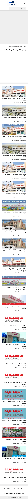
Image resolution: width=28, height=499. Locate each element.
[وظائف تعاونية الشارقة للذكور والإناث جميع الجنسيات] (14, 113)
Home (25, 46)
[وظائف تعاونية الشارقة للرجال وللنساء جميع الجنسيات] (14, 246)
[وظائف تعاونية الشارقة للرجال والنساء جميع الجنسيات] (14, 208)
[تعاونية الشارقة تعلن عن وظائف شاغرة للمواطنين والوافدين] (14, 360)
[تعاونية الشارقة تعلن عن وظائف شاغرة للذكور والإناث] (14, 151)
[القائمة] (24, 3)
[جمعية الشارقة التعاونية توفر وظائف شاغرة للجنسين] (14, 189)
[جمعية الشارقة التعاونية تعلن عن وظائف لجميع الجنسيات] (14, 94)
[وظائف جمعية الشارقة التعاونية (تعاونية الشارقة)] (14, 435)
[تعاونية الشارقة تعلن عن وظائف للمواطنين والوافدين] (14, 303)
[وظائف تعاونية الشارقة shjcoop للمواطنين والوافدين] (14, 322)
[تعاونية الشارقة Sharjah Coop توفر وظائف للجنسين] (14, 379)
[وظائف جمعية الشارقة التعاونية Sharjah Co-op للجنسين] (14, 132)
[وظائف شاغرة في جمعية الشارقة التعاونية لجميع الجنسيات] (14, 265)
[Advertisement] (14, 26)
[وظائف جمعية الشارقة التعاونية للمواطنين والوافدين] (14, 227)
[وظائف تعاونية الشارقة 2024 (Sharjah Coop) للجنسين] (14, 416)
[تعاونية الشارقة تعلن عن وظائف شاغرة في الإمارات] (14, 454)
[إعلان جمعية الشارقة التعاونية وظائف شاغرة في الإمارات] (14, 473)
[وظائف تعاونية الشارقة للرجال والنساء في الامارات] (14, 170)
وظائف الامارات (16, 102)
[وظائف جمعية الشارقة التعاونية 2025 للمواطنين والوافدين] (14, 284)
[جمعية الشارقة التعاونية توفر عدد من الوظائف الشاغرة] (14, 397)
